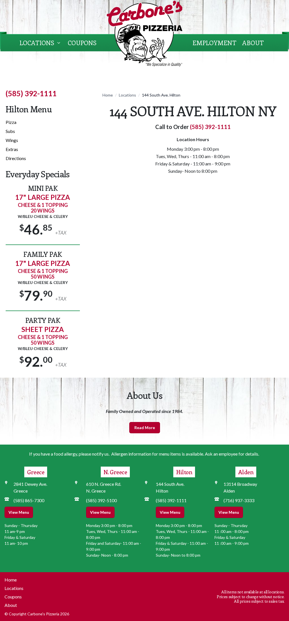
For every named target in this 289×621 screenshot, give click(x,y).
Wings (12, 140)
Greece (35, 472)
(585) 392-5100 (101, 500)
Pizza (11, 122)
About (253, 42)
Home (107, 95)
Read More (144, 427)
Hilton (184, 472)
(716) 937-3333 (239, 500)
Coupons (82, 42)
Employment (214, 42)
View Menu (18, 512)
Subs (10, 131)
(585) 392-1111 (31, 93)
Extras (12, 149)
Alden (246, 472)
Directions (16, 158)
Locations (36, 42)
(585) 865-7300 (29, 500)
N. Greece (115, 472)
